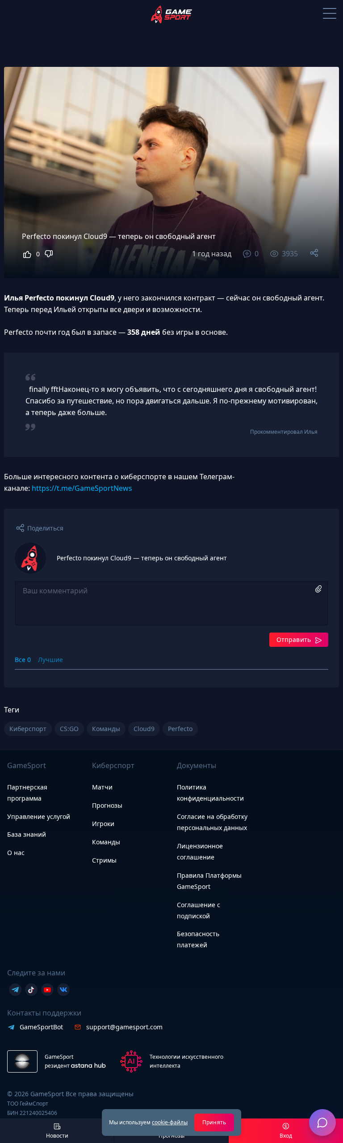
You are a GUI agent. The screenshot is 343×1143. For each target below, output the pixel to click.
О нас (16, 852)
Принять (214, 1122)
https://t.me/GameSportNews (82, 488)
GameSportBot (41, 1027)
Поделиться (45, 528)
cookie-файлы (170, 1122)
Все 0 (23, 659)
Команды (106, 842)
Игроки (103, 823)
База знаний (26, 834)
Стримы (104, 860)
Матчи (102, 787)
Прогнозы (107, 805)
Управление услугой (38, 817)
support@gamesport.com (124, 1027)
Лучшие (50, 659)
